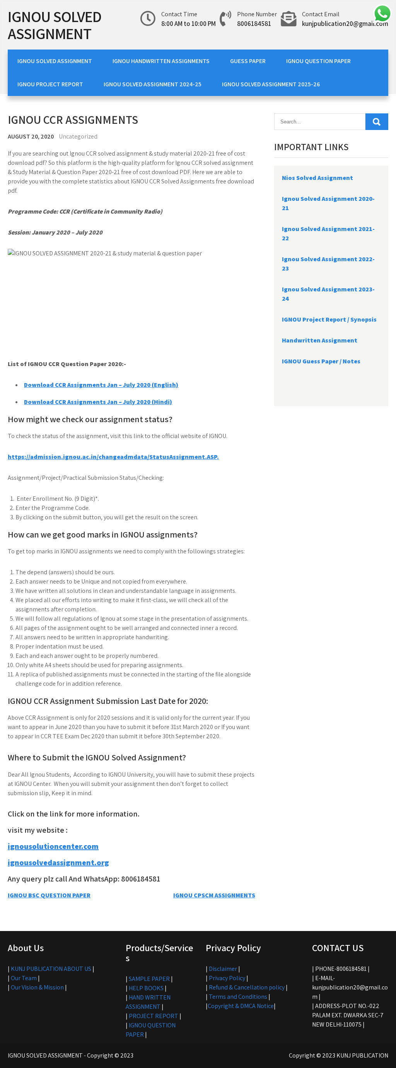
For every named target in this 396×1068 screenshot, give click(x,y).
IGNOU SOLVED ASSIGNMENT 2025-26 (271, 84)
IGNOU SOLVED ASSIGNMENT (54, 24)
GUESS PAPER (248, 61)
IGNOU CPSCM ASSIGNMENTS (214, 895)
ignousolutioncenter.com (53, 846)
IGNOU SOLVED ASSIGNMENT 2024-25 (152, 84)
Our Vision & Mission (37, 987)
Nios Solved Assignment (317, 178)
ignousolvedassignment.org (58, 862)
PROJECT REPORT (153, 1016)
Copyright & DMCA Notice (241, 1006)
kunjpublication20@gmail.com (345, 23)
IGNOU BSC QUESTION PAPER (49, 895)
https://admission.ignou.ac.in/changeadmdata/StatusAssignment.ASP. (113, 457)
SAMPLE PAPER (149, 979)
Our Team (24, 978)
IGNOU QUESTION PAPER (318, 61)
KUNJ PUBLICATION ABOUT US (51, 969)
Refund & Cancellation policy (247, 987)
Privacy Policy (227, 978)
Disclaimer (223, 969)
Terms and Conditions (238, 997)
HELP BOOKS (146, 988)
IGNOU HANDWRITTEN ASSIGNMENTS (161, 61)
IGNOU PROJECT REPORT (50, 84)
